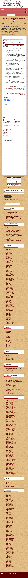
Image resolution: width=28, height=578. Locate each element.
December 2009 (10, 306)
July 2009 (8, 313)
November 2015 (10, 292)
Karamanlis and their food (13, 238)
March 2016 (9, 287)
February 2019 (9, 260)
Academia (8, 331)
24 (16, 184)
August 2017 (9, 265)
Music (7, 341)
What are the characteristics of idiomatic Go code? (14, 19)
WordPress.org (10, 359)
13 (8, 182)
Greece (8, 337)
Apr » (9, 187)
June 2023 (8, 251)
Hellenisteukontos (10, 368)
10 (16, 181)
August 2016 (9, 280)
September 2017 (10, 264)
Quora (13, 34)
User (9, 51)
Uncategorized (9, 348)
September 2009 (10, 310)
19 (20, 182)
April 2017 (8, 270)
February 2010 (9, 304)
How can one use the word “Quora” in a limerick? (8, 122)
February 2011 (9, 295)
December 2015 (10, 291)
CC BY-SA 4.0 (4, 573)
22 (12, 184)
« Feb (5, 187)
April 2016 (8, 286)
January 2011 (9, 296)
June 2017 (8, 267)
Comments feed (10, 358)
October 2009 (9, 309)
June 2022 (8, 254)
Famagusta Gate (10, 217)
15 (12, 182)
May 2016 (8, 284)
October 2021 (9, 257)
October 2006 (9, 323)
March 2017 (9, 271)
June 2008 (8, 321)
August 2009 (9, 312)
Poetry (8, 345)
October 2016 (9, 278)
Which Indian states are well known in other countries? (14, 232)
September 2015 (10, 293)
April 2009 (8, 317)
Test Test (8, 234)
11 (18, 181)
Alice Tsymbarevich (8, 88)
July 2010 (8, 299)
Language (8, 340)
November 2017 (10, 261)
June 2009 (8, 314)
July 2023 (8, 249)
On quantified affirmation (12, 216)
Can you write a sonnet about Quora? (18, 121)
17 (16, 182)
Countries (8, 335)
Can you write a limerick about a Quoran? (7, 131)
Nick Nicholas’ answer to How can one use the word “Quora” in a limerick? (14, 44)
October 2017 (9, 262)
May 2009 (8, 315)
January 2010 (9, 305)
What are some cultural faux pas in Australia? (14, 23)
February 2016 (9, 288)
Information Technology (12, 339)
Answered (15, 86)
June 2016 (8, 283)
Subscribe (8, 196)
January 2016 (9, 289)
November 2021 (10, 256)
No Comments (10, 32)
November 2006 (10, 322)
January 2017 (9, 274)
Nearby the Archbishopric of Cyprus (13, 219)
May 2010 (8, 300)
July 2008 (8, 319)
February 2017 (9, 273)
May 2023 (8, 252)
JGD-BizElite (14, 573)
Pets (7, 344)
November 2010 (10, 297)
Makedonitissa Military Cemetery (12, 213)
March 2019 (9, 258)
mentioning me (14, 53)
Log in (7, 355)
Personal (8, 343)
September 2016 (10, 279)
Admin (8, 332)
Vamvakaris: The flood (12, 229)
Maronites (8, 215)
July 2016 (8, 282)
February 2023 (9, 253)
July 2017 (8, 266)
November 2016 (10, 277)
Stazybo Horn (9, 240)
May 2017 (8, 269)
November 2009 (10, 308)
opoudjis (5, 31)
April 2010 (8, 301)
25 (18, 184)
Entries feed (9, 357)
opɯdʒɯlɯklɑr (11, 2)
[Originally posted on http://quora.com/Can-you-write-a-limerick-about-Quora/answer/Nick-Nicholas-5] (14, 93)
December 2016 (10, 275)
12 (20, 181)
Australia (8, 333)
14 (10, 182)
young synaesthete (20, 55)
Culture (8, 336)
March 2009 (9, 318)
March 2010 (9, 302)
